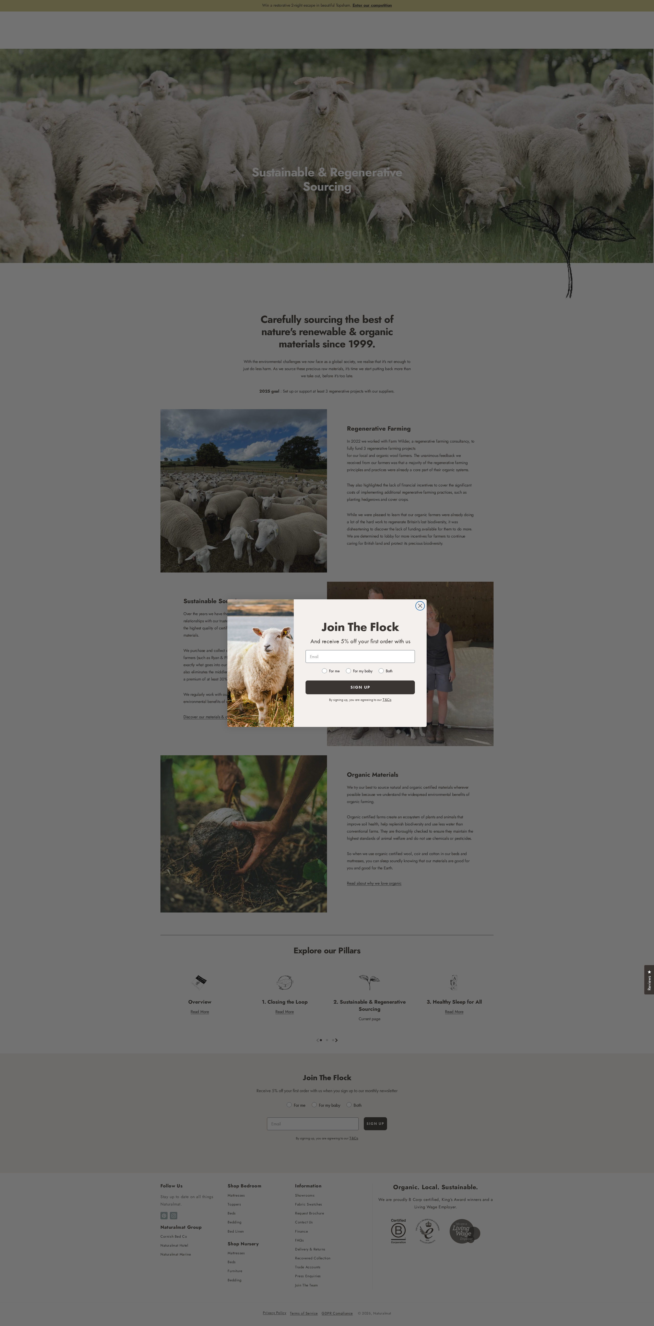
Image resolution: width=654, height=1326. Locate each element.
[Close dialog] (420, 605)
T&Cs (386, 700)
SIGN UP (360, 687)
